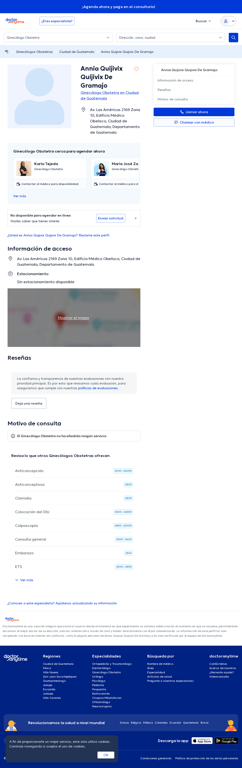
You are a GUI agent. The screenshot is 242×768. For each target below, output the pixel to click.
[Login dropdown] (228, 21)
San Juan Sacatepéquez (60, 676)
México (148, 722)
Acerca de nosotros (222, 668)
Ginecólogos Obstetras (34, 52)
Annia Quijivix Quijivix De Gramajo (127, 52)
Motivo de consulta (172, 99)
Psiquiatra (99, 689)
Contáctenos (218, 664)
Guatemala (191, 722)
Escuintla (49, 689)
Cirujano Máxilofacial (106, 698)
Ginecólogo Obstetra (106, 672)
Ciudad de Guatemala (76, 52)
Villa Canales (52, 698)
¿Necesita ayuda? (221, 672)
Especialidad (156, 672)
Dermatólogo (101, 668)
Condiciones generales (156, 758)
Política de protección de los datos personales (206, 758)
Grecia (124, 722)
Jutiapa (48, 693)
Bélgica (136, 722)
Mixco (47, 668)
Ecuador (175, 722)
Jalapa (47, 685)
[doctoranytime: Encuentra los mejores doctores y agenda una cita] (6, 51)
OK (106, 755)
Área (150, 668)
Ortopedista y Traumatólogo (112, 664)
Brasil (204, 722)
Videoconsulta (219, 676)
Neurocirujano (102, 706)
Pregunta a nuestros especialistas (170, 681)
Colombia (161, 722)
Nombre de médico (160, 664)
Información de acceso (175, 80)
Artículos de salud (159, 676)
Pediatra (98, 685)
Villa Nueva (50, 672)
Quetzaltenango (54, 681)
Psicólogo (98, 681)
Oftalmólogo (101, 702)
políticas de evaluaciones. (98, 388)
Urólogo (97, 676)
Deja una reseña (28, 403)
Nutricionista (101, 693)
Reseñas (164, 90)
